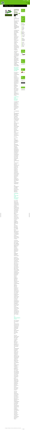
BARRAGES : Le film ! (23, 36)
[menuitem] (24, 0)
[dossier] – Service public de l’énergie (23, 24)
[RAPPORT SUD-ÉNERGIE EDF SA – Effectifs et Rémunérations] (0, 215)
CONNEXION (24, 0)
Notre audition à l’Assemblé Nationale (23, 39)
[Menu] (28, 3)
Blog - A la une (9, 6)
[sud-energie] (8, 12)
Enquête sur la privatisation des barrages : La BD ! (23, 44)
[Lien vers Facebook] (26, 0)
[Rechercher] (26, 3)
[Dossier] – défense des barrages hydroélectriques (23, 32)
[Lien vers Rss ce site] (28, 0)
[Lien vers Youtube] (27, 0)
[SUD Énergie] (3, 3)
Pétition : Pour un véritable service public (23, 28)
